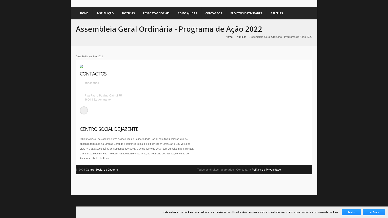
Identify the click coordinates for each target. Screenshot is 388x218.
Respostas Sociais (156, 13)
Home (84, 13)
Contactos (213, 13)
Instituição (105, 13)
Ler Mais (374, 212)
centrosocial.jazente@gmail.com (105, 89)
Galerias (276, 13)
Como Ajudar (187, 13)
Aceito (351, 212)
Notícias (128, 13)
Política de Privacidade (266, 169)
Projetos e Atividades (246, 13)
